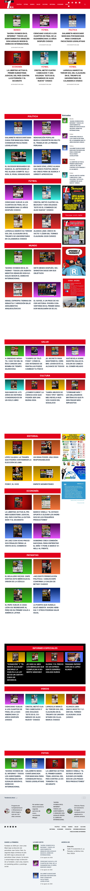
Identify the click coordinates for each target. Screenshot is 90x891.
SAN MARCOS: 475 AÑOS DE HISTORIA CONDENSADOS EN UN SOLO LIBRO (13, 396)
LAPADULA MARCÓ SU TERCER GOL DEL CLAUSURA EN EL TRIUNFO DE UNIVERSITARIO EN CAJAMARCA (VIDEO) (72, 75)
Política (19, 4)
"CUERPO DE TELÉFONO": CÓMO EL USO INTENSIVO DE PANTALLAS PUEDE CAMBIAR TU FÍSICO (34, 363)
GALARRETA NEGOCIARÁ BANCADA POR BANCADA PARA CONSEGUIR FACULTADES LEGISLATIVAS (18, 142)
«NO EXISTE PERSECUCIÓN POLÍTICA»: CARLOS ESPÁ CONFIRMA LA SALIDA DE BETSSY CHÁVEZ (45, 580)
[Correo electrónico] (68, 6)
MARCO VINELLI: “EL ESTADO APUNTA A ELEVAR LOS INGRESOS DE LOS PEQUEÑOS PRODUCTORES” (46, 516)
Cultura (45, 4)
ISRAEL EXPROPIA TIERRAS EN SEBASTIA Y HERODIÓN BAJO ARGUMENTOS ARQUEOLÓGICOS (18, 305)
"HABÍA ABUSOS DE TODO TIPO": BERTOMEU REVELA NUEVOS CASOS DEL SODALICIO (55, 397)
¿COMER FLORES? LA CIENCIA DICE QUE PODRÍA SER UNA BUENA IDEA (34, 396)
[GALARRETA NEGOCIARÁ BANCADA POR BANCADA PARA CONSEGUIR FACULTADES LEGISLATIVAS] (73, 21)
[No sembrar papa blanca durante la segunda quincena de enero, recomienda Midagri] (28, 811)
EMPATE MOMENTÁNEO (43, 484)
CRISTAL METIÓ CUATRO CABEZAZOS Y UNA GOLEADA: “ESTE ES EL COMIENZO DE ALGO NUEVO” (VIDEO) (45, 75)
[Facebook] (72, 2)
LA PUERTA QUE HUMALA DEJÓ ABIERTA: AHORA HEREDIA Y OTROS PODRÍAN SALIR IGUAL (46, 609)
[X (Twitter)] (79, 2)
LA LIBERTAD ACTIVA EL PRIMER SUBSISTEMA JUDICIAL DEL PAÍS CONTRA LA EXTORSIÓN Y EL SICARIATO (17, 75)
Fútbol (26, 4)
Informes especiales (79, 829)
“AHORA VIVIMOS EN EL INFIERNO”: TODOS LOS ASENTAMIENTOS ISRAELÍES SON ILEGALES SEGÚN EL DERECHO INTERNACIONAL (17, 38)
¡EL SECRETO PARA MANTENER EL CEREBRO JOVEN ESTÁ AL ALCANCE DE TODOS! (55, 362)
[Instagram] (76, 2)
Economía (60, 4)
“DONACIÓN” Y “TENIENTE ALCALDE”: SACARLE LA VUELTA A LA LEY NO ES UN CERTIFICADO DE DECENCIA (15, 672)
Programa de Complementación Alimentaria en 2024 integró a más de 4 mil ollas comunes (17, 811)
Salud (38, 4)
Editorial (52, 4)
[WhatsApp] (68, 2)
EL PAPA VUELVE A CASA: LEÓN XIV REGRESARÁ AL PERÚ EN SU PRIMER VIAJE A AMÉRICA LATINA (17, 609)
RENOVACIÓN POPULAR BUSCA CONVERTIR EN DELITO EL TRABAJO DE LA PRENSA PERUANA (47, 142)
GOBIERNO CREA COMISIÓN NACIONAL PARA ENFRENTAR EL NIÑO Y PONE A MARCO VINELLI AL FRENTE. (46, 545)
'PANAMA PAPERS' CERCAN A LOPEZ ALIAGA (73, 667)
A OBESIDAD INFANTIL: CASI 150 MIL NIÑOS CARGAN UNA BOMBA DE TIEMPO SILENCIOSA (14, 363)
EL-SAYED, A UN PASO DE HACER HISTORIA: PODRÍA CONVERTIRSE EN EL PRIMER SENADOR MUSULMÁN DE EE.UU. (47, 305)
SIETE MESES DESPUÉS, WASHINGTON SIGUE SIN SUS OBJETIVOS (46, 270)
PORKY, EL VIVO (12, 484)
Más (66, 4)
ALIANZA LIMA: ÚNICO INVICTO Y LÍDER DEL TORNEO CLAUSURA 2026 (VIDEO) (46, 233)
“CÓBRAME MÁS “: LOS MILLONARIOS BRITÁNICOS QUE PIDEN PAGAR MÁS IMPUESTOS (75, 397)
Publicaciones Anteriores (78, 831)
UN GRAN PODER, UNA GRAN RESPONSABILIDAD (45, 458)
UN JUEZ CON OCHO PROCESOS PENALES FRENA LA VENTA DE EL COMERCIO (17, 543)
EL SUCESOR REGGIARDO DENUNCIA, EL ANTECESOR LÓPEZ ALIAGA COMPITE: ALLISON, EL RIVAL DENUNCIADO (18, 170)
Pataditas (68, 829)
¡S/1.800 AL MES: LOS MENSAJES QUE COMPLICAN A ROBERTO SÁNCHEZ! (35, 668)
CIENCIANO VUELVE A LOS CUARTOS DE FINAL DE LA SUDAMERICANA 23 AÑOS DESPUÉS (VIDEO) (16, 206)
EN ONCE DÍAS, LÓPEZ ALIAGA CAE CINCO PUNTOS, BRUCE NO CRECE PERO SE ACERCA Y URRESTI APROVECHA (47, 170)
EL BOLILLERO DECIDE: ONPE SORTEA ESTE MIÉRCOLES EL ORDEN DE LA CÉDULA (17, 579)
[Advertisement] (45, 99)
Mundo (32, 4)
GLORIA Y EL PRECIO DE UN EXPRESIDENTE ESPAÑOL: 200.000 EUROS (54, 668)
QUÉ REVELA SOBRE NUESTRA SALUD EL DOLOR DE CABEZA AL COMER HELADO (74, 362)
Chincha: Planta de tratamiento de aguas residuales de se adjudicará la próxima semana (79, 811)
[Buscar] (85, 4)
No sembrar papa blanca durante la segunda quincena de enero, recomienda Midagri (38, 811)
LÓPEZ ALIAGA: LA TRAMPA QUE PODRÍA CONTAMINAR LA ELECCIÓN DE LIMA (18, 460)
